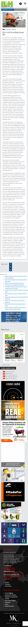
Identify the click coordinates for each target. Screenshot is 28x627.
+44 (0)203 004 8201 (9, 568)
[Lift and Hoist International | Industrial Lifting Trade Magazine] (7, 4)
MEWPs (14, 29)
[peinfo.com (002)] (13, 461)
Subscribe (9, 623)
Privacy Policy (16, 623)
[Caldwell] (14, 441)
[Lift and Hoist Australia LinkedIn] (10, 269)
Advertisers (8, 586)
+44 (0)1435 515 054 (9, 570)
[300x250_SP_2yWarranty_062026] (13, 420)
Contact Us (8, 565)
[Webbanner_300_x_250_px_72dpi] (13, 400)
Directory (7, 584)
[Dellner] (11, 521)
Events (7, 582)
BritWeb (16, 625)
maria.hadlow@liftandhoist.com (13, 573)
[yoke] (14, 543)
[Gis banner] (13, 481)
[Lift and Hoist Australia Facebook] (10, 264)
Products (8, 29)
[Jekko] (13, 501)
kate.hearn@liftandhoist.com (12, 576)
